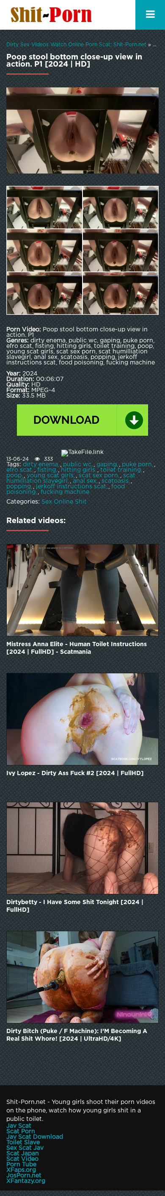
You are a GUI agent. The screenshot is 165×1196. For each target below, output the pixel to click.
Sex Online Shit (64, 501)
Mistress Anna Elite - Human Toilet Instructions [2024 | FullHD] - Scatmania (76, 648)
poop (14, 475)
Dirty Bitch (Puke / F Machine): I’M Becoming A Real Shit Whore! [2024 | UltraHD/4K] (76, 1035)
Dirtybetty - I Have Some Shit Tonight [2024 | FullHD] (74, 906)
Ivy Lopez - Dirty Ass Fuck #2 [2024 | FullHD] (75, 773)
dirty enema (40, 464)
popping (18, 486)
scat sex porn (98, 475)
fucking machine (65, 492)
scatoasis (115, 481)
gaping (106, 464)
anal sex (84, 481)
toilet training (120, 470)
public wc (77, 464)
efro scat (19, 470)
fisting (46, 470)
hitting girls (78, 470)
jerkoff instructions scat (71, 486)
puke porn (137, 464)
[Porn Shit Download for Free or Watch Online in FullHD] (52, 15)
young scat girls (50, 475)
